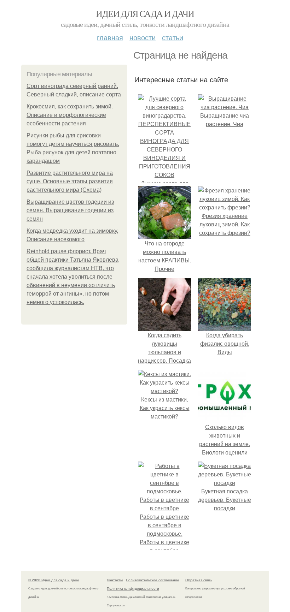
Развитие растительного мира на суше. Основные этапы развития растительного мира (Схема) (70, 181)
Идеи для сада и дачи (145, 13)
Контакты (115, 579)
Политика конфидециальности (133, 588)
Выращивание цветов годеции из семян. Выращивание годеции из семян (70, 210)
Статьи (172, 37)
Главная (110, 37)
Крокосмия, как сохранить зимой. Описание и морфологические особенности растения (70, 114)
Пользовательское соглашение (152, 579)
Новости (142, 37)
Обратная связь (198, 579)
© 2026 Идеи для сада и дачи (53, 579)
